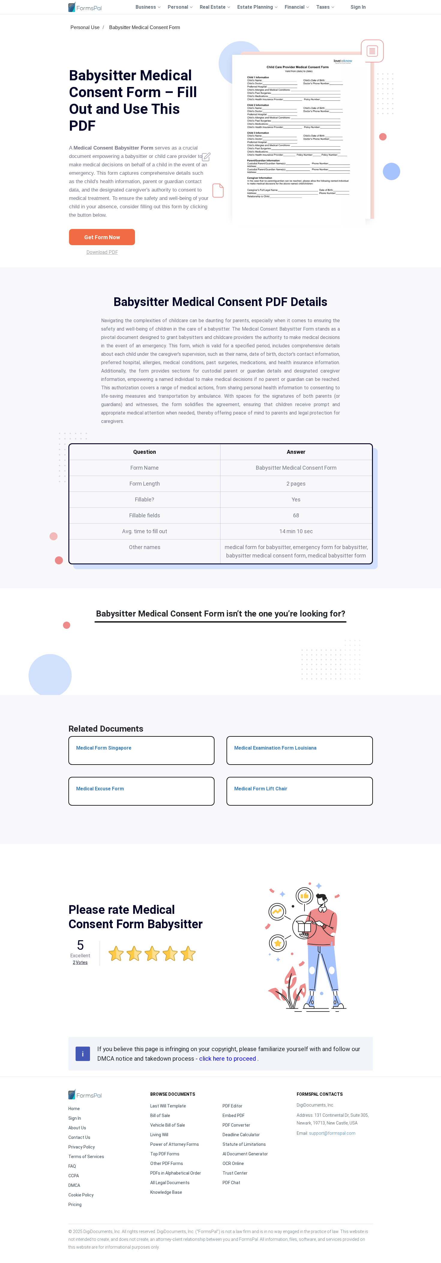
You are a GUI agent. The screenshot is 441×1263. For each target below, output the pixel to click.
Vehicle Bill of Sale (167, 1125)
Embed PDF (233, 1115)
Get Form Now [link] (102, 237)
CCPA (73, 1175)
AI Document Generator (245, 1154)
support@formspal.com (332, 1133)
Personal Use (85, 27)
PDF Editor (232, 1106)
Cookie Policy (81, 1195)
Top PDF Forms (164, 1154)
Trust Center (235, 1173)
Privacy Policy (81, 1147)
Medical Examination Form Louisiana (275, 748)
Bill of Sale (160, 1115)
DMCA (74, 1185)
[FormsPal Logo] (84, 6)
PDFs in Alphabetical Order (175, 1173)
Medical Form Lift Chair (260, 789)
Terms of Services (86, 1156)
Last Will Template (168, 1106)
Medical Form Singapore (103, 748)
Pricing (75, 1204)
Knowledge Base (166, 1192)
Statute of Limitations (244, 1144)
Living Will (159, 1134)
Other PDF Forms (166, 1163)
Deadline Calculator (241, 1134)
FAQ (72, 1166)
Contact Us (79, 1137)
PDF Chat (231, 1182)
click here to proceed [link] (228, 1058)
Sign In (358, 7)
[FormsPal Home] (84, 1094)
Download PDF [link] (102, 252)
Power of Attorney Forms (174, 1144)
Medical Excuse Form (100, 789)
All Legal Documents (170, 1182)
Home (74, 1108)
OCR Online (233, 1163)
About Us (77, 1127)
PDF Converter (236, 1125)
